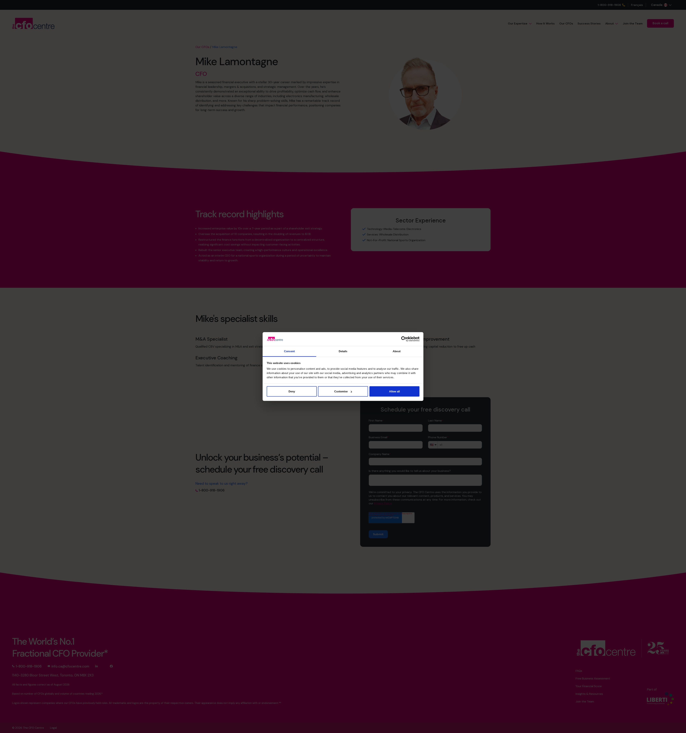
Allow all (394, 391)
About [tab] (397, 351)
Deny (292, 391)
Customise (341, 391)
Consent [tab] (289, 351)
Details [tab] (343, 351)
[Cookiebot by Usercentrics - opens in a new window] (403, 339)
